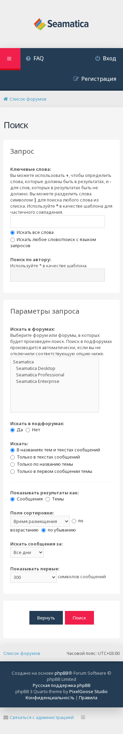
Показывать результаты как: (44, 493)
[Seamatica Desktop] (54, 368)
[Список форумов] (61, 25)
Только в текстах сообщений (48, 457)
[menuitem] (34, 59)
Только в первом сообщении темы (54, 471)
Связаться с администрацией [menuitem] (42, 717)
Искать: (19, 443)
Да (19, 429)
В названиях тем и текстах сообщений (58, 450)
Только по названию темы (44, 464)
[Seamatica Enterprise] (54, 381)
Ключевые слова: (30, 169)
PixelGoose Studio (88, 691)
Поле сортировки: (32, 513)
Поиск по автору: (30, 259)
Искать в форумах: (32, 329)
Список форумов (21, 653)
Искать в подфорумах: (37, 423)
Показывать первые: (34, 569)
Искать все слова (35, 232)
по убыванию (61, 530)
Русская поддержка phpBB (62, 685)
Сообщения (29, 499)
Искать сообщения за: (36, 544)
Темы (57, 499)
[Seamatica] (54, 362)
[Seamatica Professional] (54, 375)
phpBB (61, 673)
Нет (35, 429)
